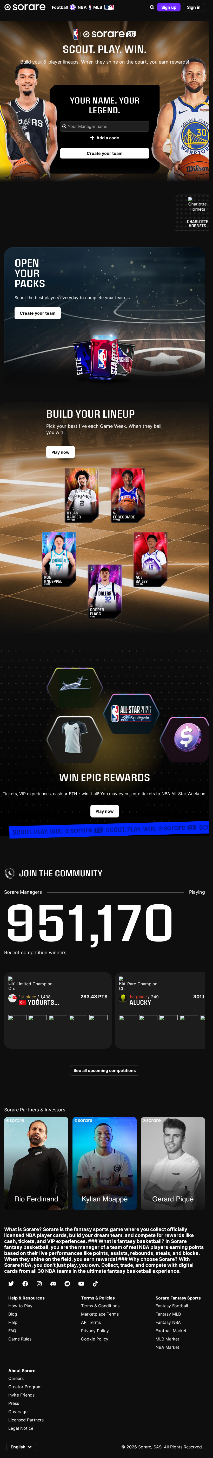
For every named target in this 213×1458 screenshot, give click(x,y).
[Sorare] (25, 7)
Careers (16, 1378)
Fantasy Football (172, 1305)
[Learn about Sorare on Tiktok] (95, 1283)
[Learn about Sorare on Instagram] (39, 1283)
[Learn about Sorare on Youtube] (81, 1283)
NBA (82, 7)
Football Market (171, 1330)
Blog (12, 1314)
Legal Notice (20, 1428)
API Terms (91, 1322)
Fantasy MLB (168, 1314)
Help (12, 1322)
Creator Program (25, 1386)
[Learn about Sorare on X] (11, 1283)
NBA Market (167, 1347)
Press (13, 1403)
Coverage (18, 1411)
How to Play (20, 1305)
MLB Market (167, 1339)
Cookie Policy (94, 1339)
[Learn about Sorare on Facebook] (25, 1283)
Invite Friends (21, 1395)
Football (60, 7)
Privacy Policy (95, 1330)
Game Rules (19, 1339)
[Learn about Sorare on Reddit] (67, 1283)
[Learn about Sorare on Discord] (53, 1283)
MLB (97, 7)
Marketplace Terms (100, 1314)
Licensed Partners (26, 1419)
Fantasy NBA (168, 1322)
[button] (152, 7)
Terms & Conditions (100, 1305)
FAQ (12, 1330)
